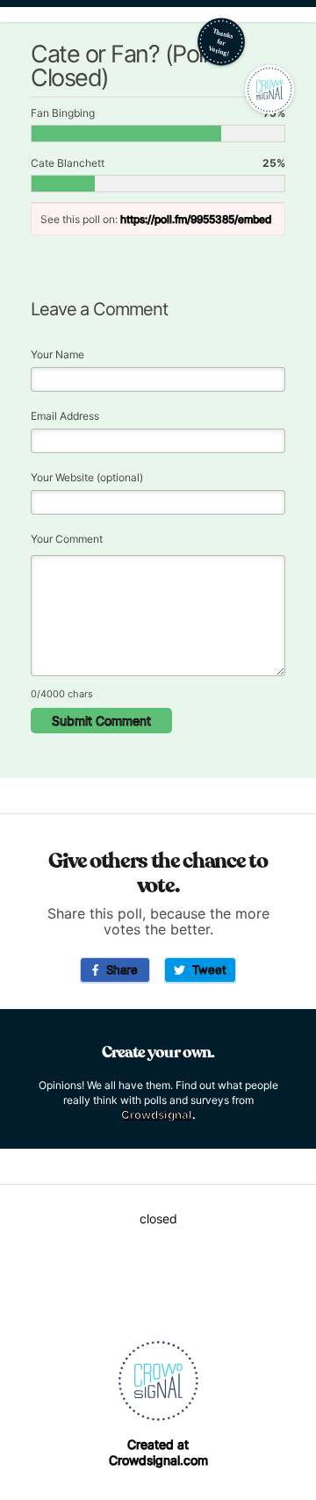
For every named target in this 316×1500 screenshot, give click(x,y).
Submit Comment (101, 720)
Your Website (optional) (87, 477)
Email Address (65, 415)
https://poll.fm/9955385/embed (195, 219)
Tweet (205, 970)
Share (118, 970)
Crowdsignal (156, 1114)
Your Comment (67, 538)
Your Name (57, 354)
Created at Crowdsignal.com (158, 1452)
